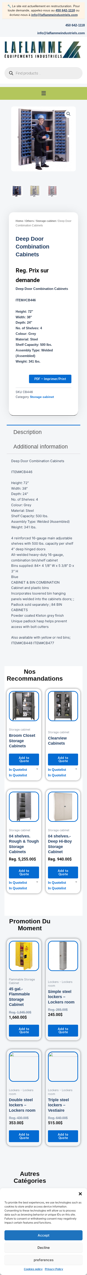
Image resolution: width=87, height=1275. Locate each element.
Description (27, 432)
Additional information (40, 446)
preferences (44, 1260)
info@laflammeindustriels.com (54, 15)
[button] (80, 1194)
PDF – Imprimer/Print (50, 379)
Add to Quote (24, 759)
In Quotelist (18, 769)
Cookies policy (33, 1269)
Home (19, 221)
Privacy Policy (54, 1269)
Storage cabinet (46, 221)
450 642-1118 (65, 10)
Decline (43, 1247)
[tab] (43, 432)
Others (29, 221)
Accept (44, 1235)
